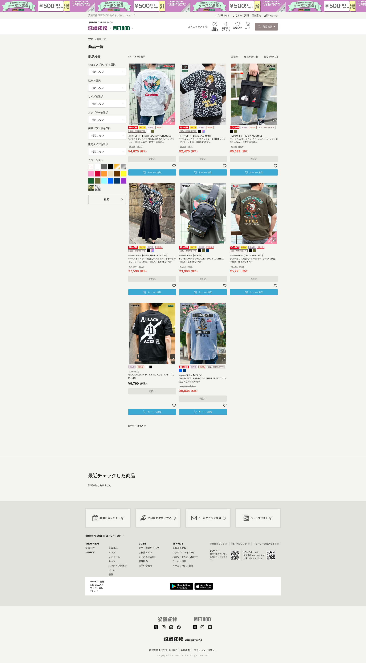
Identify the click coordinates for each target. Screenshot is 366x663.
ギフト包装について (149, 548)
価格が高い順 (271, 56)
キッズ (111, 561)
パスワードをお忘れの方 (185, 557)
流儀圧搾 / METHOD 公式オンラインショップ (111, 15)
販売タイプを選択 (98, 144)
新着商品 (113, 548)
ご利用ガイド (223, 15)
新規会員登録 (179, 548)
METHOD (90, 552)
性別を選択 (94, 80)
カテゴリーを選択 (98, 112)
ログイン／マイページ (184, 552)
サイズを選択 (95, 96)
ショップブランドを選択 (102, 64)
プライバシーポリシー (205, 650)
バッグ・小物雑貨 (117, 565)
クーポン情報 (179, 561)
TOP (90, 39)
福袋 (110, 574)
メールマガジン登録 (183, 565)
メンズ (111, 552)
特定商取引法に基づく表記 (163, 650)
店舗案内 (256, 15)
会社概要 (185, 650)
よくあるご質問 (241, 15)
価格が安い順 (251, 56)
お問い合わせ (271, 15)
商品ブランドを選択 (99, 128)
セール (111, 570)
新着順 (234, 56)
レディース (114, 557)
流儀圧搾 (90, 548)
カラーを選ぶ (95, 160)
